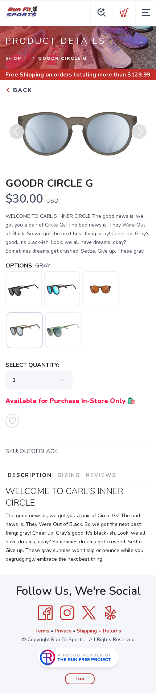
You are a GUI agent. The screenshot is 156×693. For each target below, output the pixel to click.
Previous (16, 131)
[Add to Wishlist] (12, 421)
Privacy (63, 630)
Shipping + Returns (99, 630)
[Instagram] (67, 613)
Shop (13, 58)
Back (21, 90)
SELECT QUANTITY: (32, 365)
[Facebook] (45, 613)
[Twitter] (89, 613)
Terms (42, 630)
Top (80, 679)
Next (139, 131)
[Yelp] (111, 613)
